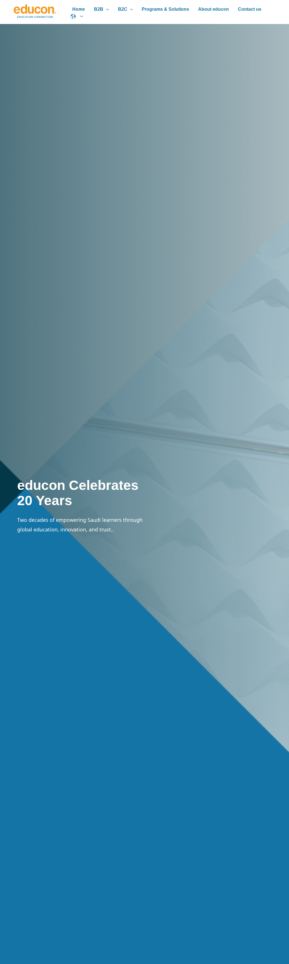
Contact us (249, 9)
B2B (98, 9)
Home (78, 9)
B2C (122, 9)
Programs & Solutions (165, 9)
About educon (213, 9)
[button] (106, 9)
